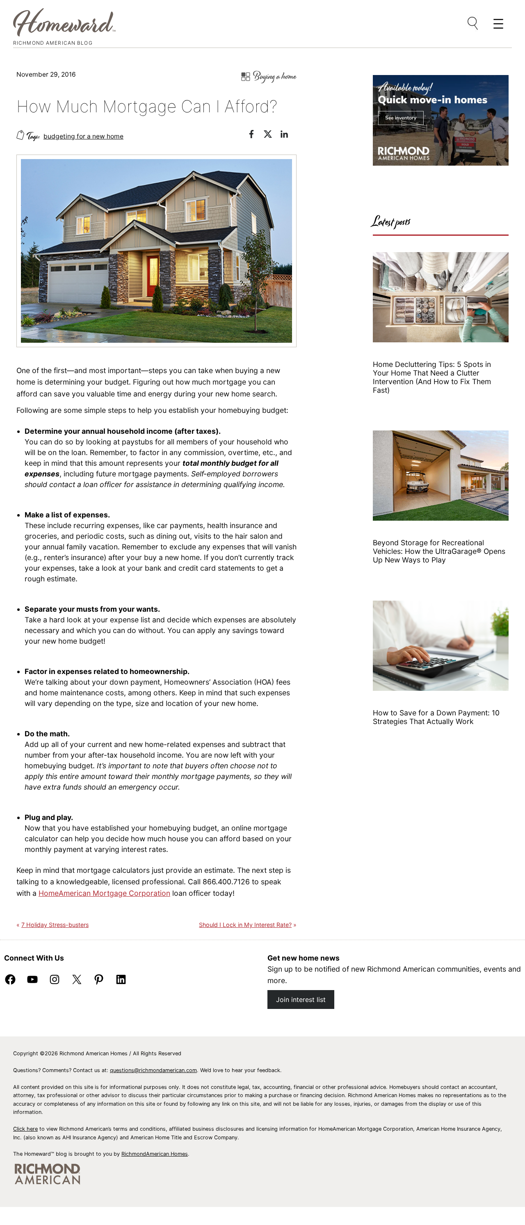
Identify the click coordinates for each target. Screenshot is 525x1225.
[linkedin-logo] (288, 135)
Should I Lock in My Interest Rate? (245, 924)
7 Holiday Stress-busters (55, 924)
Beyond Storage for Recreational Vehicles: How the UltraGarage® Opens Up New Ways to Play (439, 551)
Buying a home (275, 76)
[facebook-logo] (255, 135)
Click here (25, 1129)
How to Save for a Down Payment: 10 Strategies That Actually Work (436, 717)
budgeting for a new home (83, 136)
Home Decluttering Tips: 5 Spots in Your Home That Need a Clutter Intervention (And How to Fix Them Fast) (432, 377)
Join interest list (301, 999)
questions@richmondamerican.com (153, 1070)
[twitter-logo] (272, 135)
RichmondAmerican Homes (154, 1154)
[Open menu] (473, 23)
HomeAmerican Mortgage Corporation (104, 893)
